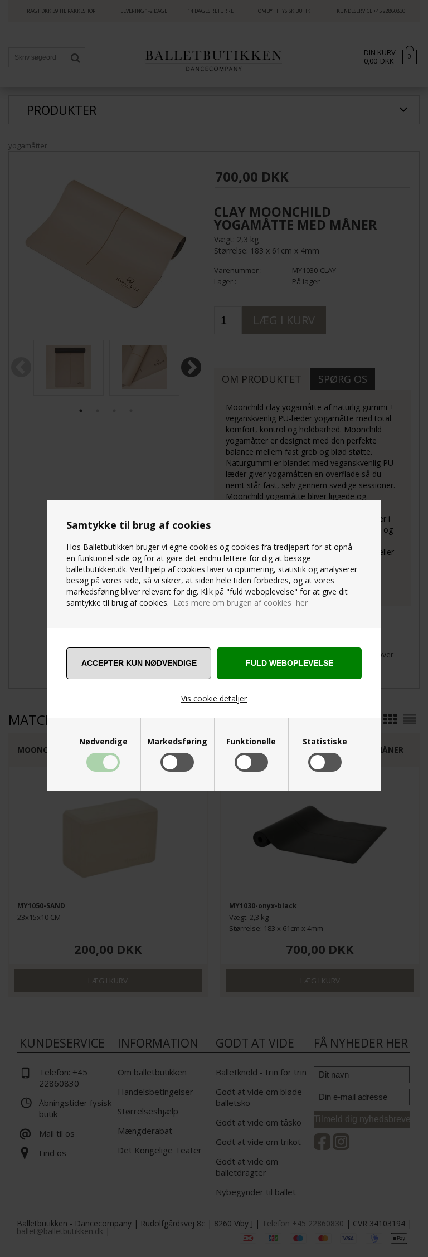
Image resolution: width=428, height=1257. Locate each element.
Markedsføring (177, 742)
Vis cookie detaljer (214, 698)
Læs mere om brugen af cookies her (240, 602)
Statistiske (325, 742)
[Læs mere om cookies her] (172, 602)
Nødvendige (103, 742)
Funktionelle (251, 742)
